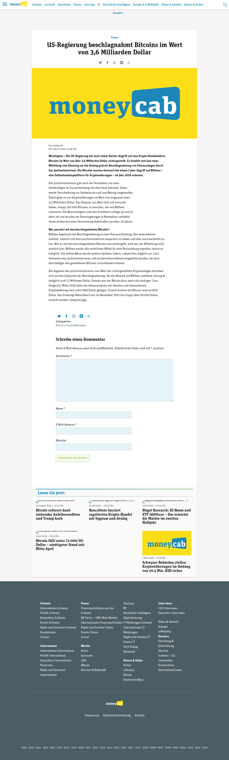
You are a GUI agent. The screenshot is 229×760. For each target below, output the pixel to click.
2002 (197, 747)
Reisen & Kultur (194, 4)
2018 (81, 747)
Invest (85, 637)
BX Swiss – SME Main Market (99, 618)
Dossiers (118, 13)
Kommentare (166, 665)
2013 (116, 747)
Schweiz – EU (166, 655)
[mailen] (128, 62)
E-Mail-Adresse (66, 424)
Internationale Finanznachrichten (101, 622)
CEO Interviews (168, 608)
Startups (89, 4)
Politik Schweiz (50, 613)
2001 (205, 747)
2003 (190, 747)
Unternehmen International (57, 651)
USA (83, 660)
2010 (138, 747)
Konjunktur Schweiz (52, 618)
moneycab (58, 145)
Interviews (64, 4)
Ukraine (163, 651)
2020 (66, 747)
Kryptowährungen (76, 325)
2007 (160, 747)
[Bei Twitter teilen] (100, 62)
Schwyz (45, 637)
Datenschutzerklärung (117, 715)
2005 (175, 747)
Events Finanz (89, 632)
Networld (129, 651)
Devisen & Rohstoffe (93, 670)
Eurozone (87, 655)
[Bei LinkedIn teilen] (121, 62)
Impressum (92, 715)
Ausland (50, 4)
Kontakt (140, 715)
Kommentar (64, 356)
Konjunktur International (55, 660)
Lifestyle (128, 670)
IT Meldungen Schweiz (137, 622)
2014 (109, 747)
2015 (102, 747)
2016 (95, 747)
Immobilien (165, 660)
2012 (123, 747)
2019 (73, 747)
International (48, 646)
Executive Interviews (171, 613)
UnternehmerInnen (170, 670)
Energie (163, 626)
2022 (52, 747)
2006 (168, 747)
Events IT (129, 642)
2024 (38, 747)
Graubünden (48, 632)
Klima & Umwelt (171, 4)
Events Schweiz (50, 622)
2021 (59, 747)
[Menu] (5, 4)
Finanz (77, 4)
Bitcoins (60, 325)
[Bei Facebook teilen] (107, 62)
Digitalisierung (132, 618)
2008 (153, 747)
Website (61, 440)
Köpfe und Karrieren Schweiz (58, 627)
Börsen (85, 665)
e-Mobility (164, 631)
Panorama (46, 665)
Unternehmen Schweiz (54, 608)
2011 (130, 747)
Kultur (127, 665)
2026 (23, 747)
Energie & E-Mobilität (146, 4)
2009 (145, 747)
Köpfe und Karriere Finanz (97, 627)
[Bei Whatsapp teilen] (114, 62)
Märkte (85, 646)
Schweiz (37, 4)
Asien (84, 651)
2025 (31, 747)
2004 (183, 747)
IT (99, 4)
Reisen (127, 675)
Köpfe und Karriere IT (136, 637)
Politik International (53, 655)
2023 (45, 747)
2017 (88, 747)
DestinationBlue (133, 680)
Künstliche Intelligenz (116, 4)
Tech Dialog (130, 647)
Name (60, 408)
